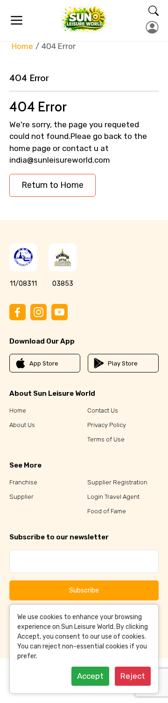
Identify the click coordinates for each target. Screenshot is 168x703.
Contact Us (102, 410)
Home (22, 46)
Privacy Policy (106, 424)
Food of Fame (106, 511)
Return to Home (52, 185)
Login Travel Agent (113, 496)
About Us (22, 424)
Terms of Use (106, 439)
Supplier (21, 496)
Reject (132, 676)
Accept (90, 676)
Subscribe (84, 590)
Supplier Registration (117, 482)
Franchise (23, 482)
